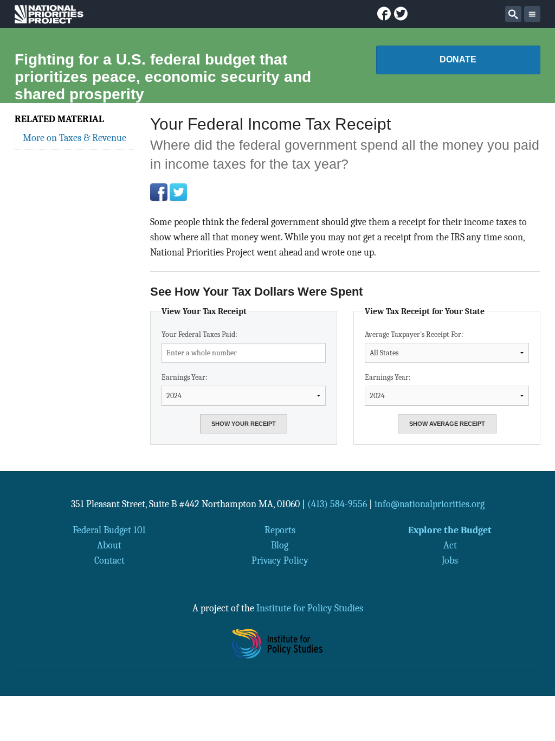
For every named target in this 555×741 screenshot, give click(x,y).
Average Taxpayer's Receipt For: (414, 334)
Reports (279, 530)
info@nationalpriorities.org (430, 504)
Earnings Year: (185, 377)
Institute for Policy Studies (309, 608)
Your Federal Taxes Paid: (199, 334)
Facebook (158, 192)
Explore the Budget (450, 530)
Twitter (178, 192)
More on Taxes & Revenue (74, 137)
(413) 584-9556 (337, 504)
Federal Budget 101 (109, 530)
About (109, 545)
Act (450, 545)
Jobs (450, 560)
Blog (279, 545)
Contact (109, 560)
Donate (458, 59)
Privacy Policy (279, 560)
